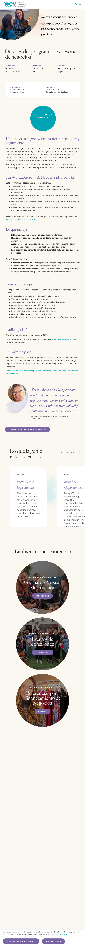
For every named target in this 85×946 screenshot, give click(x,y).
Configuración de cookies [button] (21, 941)
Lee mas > (63, 934)
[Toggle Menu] (80, 4)
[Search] (76, 5)
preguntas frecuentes (62, 339)
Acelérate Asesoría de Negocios (20, 219)
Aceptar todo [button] (53, 941)
